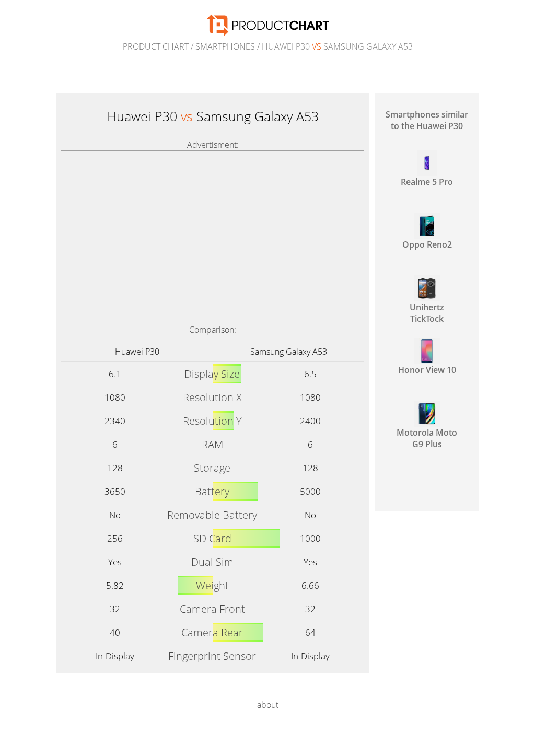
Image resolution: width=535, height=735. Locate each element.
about (267, 704)
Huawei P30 (137, 351)
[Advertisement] (212, 229)
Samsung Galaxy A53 (288, 351)
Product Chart (156, 46)
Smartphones (225, 46)
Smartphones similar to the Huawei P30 (427, 120)
